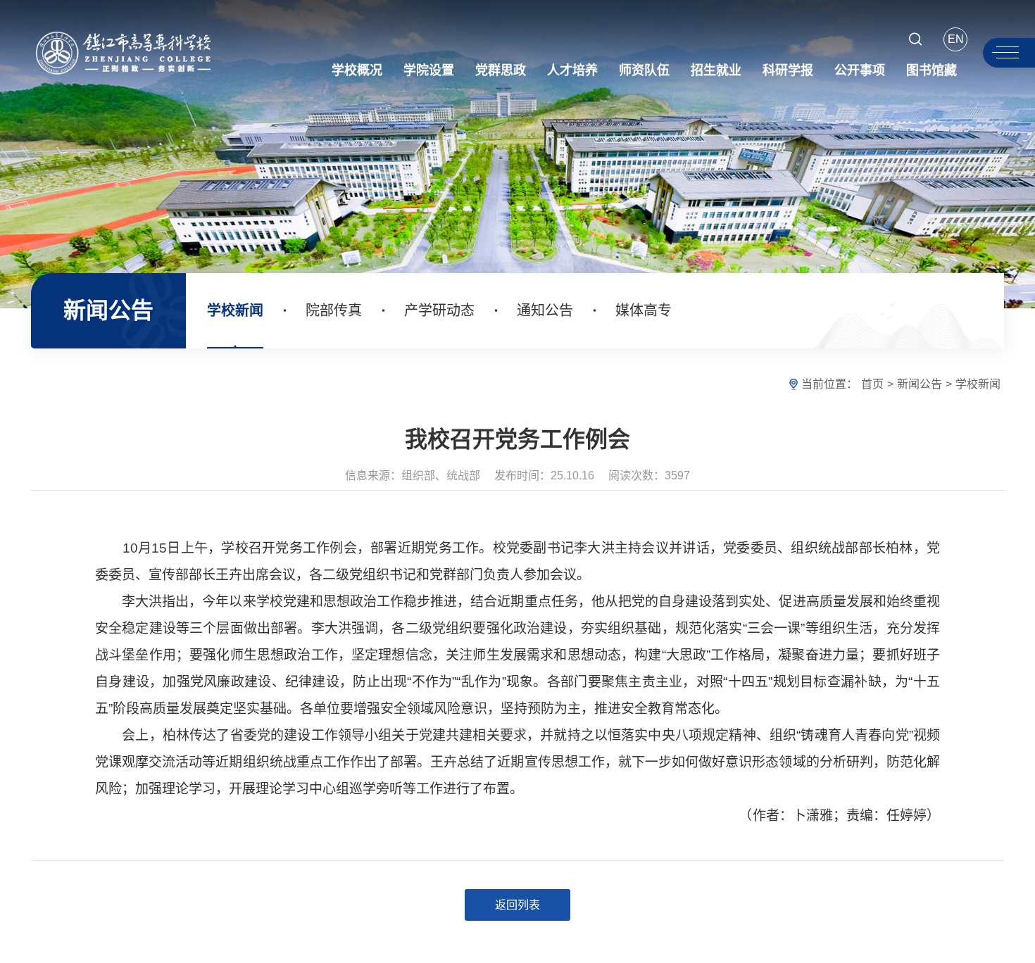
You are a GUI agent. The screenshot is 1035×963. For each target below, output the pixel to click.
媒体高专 (643, 310)
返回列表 (517, 905)
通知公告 (545, 310)
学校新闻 (235, 310)
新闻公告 (919, 384)
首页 (872, 384)
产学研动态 (439, 310)
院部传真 (334, 310)
